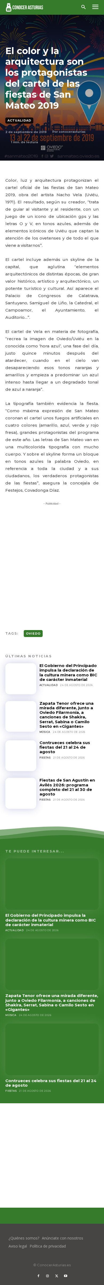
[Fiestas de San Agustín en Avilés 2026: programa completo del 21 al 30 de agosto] (20, 793)
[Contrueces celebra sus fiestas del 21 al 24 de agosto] (20, 755)
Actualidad (19, 120)
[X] (56, 1276)
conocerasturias (72, 132)
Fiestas (45, 757)
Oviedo (33, 633)
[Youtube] (65, 1276)
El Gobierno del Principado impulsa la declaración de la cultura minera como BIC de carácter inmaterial (68, 672)
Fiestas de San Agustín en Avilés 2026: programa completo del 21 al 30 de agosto (67, 787)
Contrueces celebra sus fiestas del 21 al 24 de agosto (64, 747)
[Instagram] (47, 1276)
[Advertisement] (52, 560)
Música (45, 731)
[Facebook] (38, 1276)
